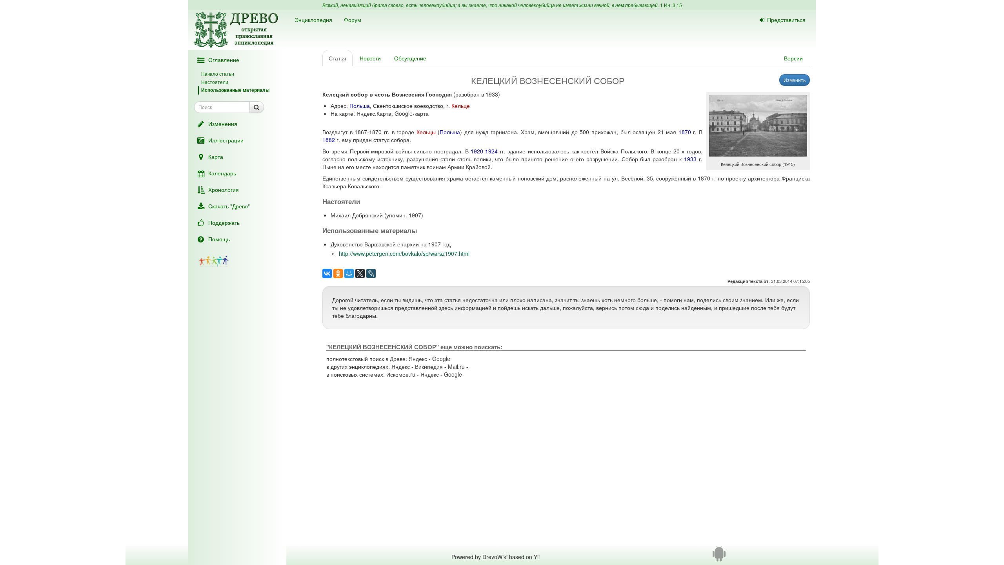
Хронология (223, 189)
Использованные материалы (235, 89)
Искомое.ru (400, 374)
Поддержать (224, 222)
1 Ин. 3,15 (671, 5)
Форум (352, 20)
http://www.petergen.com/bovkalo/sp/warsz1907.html (404, 253)
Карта (215, 156)
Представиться (786, 20)
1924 (491, 151)
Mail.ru (456, 366)
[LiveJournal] (371, 273)
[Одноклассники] (338, 273)
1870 (684, 132)
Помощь (219, 239)
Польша (359, 105)
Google (441, 359)
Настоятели (214, 81)
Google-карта (412, 113)
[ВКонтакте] (327, 273)
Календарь (222, 173)
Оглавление (223, 60)
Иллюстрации (226, 140)
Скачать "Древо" (229, 206)
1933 (690, 159)
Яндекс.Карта (373, 113)
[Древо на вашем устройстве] (719, 557)
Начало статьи (217, 73)
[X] (360, 273)
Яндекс (418, 359)
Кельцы (426, 132)
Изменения (222, 124)
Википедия (429, 366)
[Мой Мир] (349, 273)
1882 (328, 140)
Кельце (460, 105)
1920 (477, 151)
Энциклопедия (313, 20)
